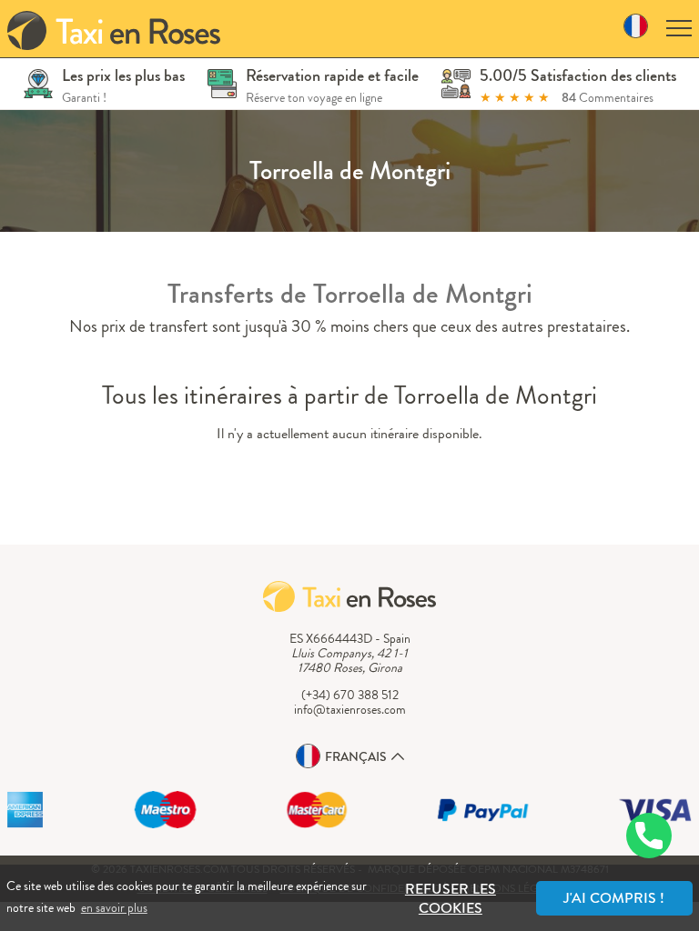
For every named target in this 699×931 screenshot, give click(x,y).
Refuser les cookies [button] (450, 898)
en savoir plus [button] (114, 907)
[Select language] (635, 29)
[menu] (679, 28)
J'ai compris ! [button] (613, 897)
